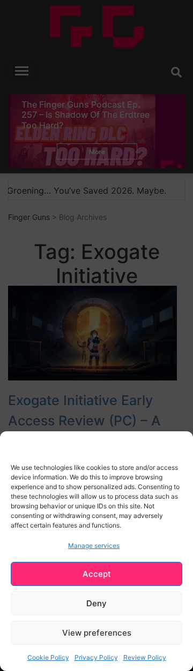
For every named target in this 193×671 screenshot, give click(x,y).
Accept (97, 574)
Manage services (94, 546)
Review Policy (144, 657)
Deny (96, 603)
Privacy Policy (96, 657)
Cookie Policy (48, 657)
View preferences (96, 633)
